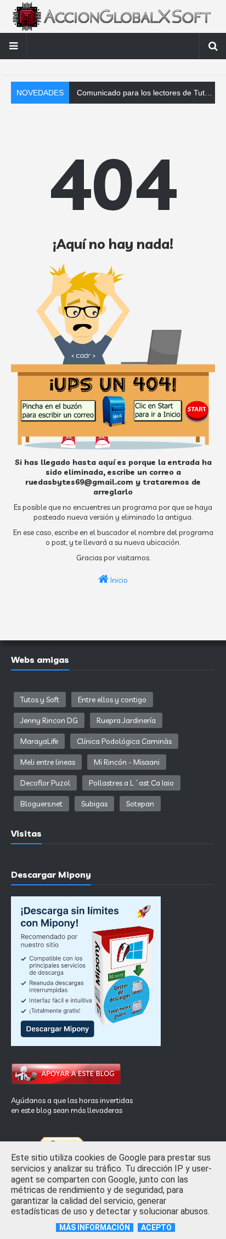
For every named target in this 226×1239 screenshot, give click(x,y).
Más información (94, 1227)
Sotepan (140, 804)
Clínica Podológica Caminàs (124, 741)
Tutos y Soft (39, 699)
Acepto (156, 1227)
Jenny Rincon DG (49, 720)
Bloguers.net (41, 804)
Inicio (118, 580)
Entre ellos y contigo (112, 699)
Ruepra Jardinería (126, 720)
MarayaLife (39, 741)
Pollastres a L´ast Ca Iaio (131, 783)
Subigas (94, 804)
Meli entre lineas (47, 762)
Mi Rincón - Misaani (127, 762)
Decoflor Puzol (45, 783)
